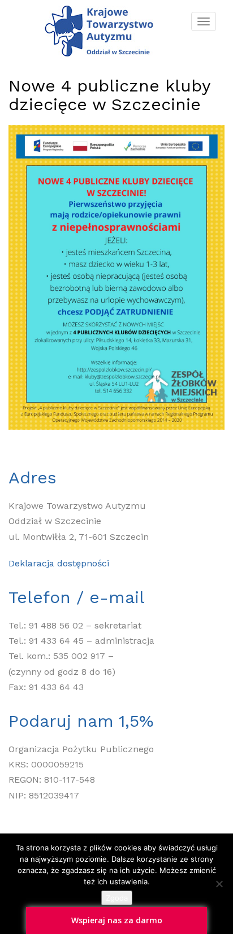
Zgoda (117, 897)
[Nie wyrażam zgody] (219, 883)
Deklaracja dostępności (58, 563)
